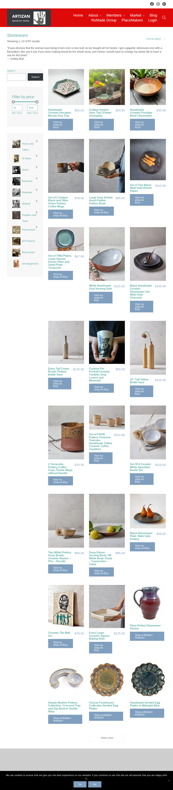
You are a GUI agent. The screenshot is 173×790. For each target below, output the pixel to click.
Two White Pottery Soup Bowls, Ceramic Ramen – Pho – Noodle (59, 557)
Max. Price (32, 113)
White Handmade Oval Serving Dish (100, 287)
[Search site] (164, 18)
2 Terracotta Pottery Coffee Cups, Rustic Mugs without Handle (60, 469)
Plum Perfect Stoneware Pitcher (145, 627)
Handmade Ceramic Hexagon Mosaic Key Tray (59, 112)
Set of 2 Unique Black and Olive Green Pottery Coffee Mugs (58, 202)
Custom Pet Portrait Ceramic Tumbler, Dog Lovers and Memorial (99, 374)
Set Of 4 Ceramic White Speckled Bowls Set (140, 467)
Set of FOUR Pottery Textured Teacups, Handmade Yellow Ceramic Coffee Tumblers (100, 442)
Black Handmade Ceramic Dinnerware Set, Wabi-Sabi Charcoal (141, 291)
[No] (168, 780)
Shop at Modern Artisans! (144, 636)
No (94, 784)
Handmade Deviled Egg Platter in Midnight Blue (145, 704)
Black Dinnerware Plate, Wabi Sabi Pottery (141, 536)
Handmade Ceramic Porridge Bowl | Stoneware (141, 112)
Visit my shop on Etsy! (57, 125)
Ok (80, 784)
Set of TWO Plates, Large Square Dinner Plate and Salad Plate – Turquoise (60, 261)
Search (11, 70)
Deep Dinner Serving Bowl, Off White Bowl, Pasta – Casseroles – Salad (100, 558)
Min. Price (17, 113)
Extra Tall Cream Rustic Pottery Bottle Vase (58, 371)
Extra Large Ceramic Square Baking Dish (99, 635)
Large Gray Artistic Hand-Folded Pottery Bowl (101, 200)
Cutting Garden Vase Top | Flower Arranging (100, 112)
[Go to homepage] (29, 17)
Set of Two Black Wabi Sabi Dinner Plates (141, 188)
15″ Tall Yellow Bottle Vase (139, 381)
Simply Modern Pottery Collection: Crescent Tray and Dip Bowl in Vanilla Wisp (64, 707)
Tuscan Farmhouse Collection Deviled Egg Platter (103, 705)
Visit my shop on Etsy (60, 214)
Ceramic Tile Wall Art (59, 634)
